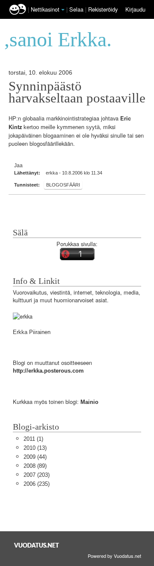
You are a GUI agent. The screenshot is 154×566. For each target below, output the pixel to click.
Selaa (77, 9)
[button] (63, 10)
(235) (37, 484)
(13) (35, 448)
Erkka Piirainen (31, 332)
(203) (37, 475)
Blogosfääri (63, 184)
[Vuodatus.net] (37, 545)
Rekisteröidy (103, 9)
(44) (35, 457)
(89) (35, 466)
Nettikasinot (45, 9)
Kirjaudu (135, 9)
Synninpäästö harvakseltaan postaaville (77, 92)
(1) (33, 439)
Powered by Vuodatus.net (114, 555)
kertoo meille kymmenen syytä (62, 127)
